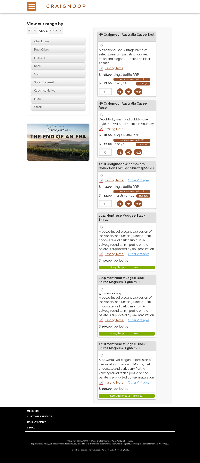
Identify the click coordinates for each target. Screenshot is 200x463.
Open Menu (31, 6)
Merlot (38, 98)
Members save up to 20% (132, 79)
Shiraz (38, 74)
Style (54, 30)
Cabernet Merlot (44, 90)
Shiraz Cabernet (44, 82)
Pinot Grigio (41, 49)
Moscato (39, 57)
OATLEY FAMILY (36, 422)
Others (38, 107)
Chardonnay (42, 41)
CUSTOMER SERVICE (39, 416)
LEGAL (31, 427)
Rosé (37, 66)
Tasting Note (114, 68)
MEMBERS (33, 411)
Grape (43, 30)
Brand (32, 30)
